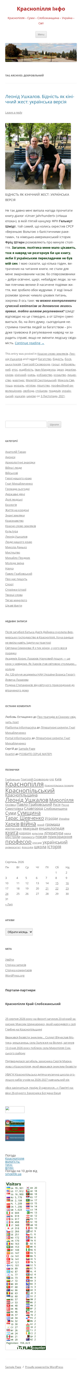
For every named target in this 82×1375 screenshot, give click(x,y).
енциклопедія (51, 828)
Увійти (9, 960)
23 (67, 888)
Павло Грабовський (18, 574)
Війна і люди (13, 468)
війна (28, 823)
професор (18, 841)
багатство (44, 359)
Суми (10, 813)
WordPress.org (14, 975)
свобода (28, 391)
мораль (19, 385)
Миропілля (61, 800)
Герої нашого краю (18, 478)
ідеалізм (70, 370)
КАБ (51, 779)
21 (47, 888)
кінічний (20, 375)
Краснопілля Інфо (41, 8)
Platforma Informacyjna (20, 727)
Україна (64, 819)
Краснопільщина (21, 795)
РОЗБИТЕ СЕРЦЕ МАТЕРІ (35, 754)
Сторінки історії (15, 590)
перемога (28, 837)
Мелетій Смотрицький (41, 380)
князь (31, 375)
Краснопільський (30, 790)
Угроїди (51, 818)
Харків (12, 824)
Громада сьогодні (17, 489)
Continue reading (29, 343)
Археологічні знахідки (20, 462)
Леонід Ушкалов (16, 537)
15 (56, 883)
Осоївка (10, 805)
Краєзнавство (14, 521)
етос (15, 370)
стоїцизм (41, 391)
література (53, 832)
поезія (41, 836)
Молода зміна (14, 563)
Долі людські (14, 499)
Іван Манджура (45, 370)
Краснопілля (24, 783)
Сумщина (29, 812)
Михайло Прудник (17, 558)
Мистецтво (12, 552)
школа (40, 846)
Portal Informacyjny (18, 738)
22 (56, 888)
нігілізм (31, 385)
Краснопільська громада (59, 785)
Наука (9, 568)
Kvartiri (10, 754)
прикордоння (60, 836)
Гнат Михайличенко (19, 484)
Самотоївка (14, 808)
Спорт (9, 584)
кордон (25, 833)
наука (67, 833)
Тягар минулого (16, 600)
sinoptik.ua (13, 1174)
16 (67, 883)
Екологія (11, 505)
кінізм (9, 375)
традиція (55, 391)
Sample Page (27, 749)
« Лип (9, 904)
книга (11, 832)
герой (40, 825)
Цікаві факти (13, 605)
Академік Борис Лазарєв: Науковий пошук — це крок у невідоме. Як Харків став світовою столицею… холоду (41, 663)
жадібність (26, 370)
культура (37, 833)
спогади (37, 842)
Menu (41, 34)
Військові (11, 473)
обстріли (12, 836)
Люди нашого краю (18, 542)
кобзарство (44, 375)
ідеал (60, 370)
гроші (55, 364)
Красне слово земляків (52, 354)
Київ (58, 779)
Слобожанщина (55, 808)
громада (52, 824)
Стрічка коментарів (18, 970)
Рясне (65, 804)
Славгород (33, 808)
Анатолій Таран (15, 452)
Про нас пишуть (16, 579)
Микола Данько (16, 547)
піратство (43, 385)
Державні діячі (15, 494)
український (55, 842)
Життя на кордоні (17, 510)
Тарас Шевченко (24, 818)
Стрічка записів (15, 965)
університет (13, 847)
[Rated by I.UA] (14, 1112)
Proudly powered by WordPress (44, 1367)
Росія (57, 804)
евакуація (30, 828)
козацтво (60, 375)
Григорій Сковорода (36, 364)
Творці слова (14, 595)
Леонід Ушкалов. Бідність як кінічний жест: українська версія (39, 99)
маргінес (18, 380)
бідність (58, 359)
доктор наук (13, 829)
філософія (27, 847)
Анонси (10, 457)
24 (6, 894)
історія (54, 847)
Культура (11, 531)
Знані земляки (15, 515)
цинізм (31, 396)
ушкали (20, 396)
